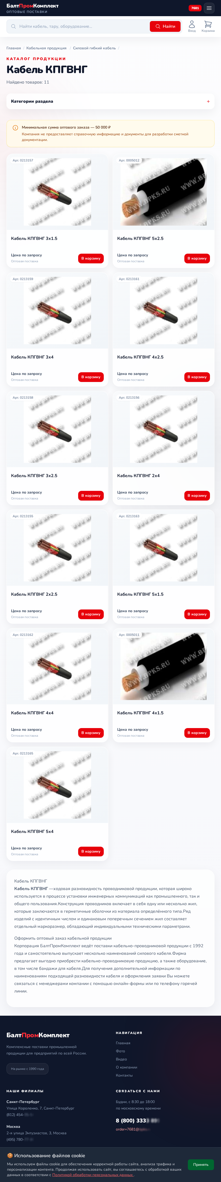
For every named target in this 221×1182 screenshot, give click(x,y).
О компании (126, 1067)
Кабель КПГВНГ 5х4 (32, 832)
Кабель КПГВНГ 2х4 (138, 476)
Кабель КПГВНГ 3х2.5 (34, 476)
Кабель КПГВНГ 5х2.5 (140, 239)
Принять (201, 1164)
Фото (120, 1051)
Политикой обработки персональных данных (93, 1174)
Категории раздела (110, 101)
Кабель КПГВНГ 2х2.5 (34, 594)
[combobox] (77, 26)
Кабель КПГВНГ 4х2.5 (140, 357)
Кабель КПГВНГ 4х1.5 (140, 713)
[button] (20, 1115)
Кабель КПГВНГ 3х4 (32, 357)
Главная (123, 1043)
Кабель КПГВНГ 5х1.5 (140, 594)
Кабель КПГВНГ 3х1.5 (34, 239)
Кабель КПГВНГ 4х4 (32, 713)
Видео (121, 1059)
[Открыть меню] (209, 8)
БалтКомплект (37, 1035)
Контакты (124, 1075)
